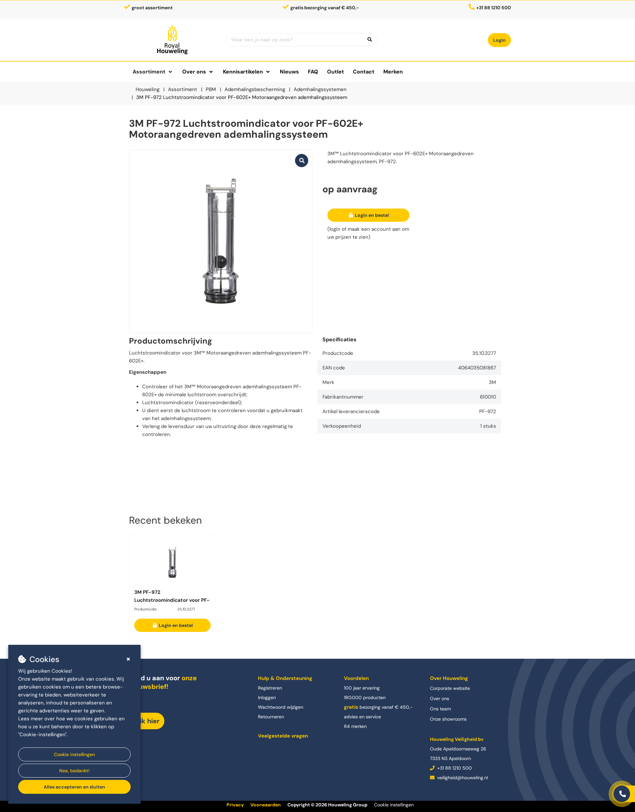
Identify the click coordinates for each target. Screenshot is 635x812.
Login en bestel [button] (371, 215)
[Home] (172, 39)
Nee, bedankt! (74, 771)
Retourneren (271, 717)
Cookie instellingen (74, 754)
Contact (363, 71)
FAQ (313, 71)
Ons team (440, 709)
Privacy (235, 805)
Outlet (335, 71)
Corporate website (450, 688)
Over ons (439, 698)
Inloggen (267, 697)
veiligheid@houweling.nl (462, 778)
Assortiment (149, 71)
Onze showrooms (448, 719)
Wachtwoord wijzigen (280, 707)
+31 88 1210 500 (454, 768)
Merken (393, 71)
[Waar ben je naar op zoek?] (369, 39)
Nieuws (289, 71)
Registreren (270, 688)
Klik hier (146, 721)
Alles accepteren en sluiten (74, 787)
